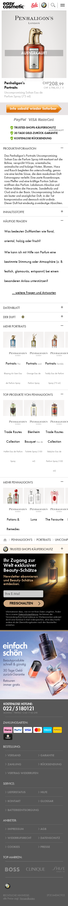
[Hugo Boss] (12, 869)
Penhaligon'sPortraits (14, 85)
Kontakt (14, 801)
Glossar (46, 801)
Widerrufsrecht (19, 838)
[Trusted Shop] (44, 5)
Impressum (16, 829)
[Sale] (34, 5)
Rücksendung (51, 764)
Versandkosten (27, 898)
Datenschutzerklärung (28, 614)
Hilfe (43, 792)
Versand (14, 755)
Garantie (47, 755)
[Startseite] (5, 539)
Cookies (14, 847)
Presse (45, 847)
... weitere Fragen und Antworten (34, 293)
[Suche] (53, 5)
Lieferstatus (17, 792)
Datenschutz (50, 838)
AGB (43, 829)
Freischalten (21, 603)
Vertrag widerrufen (23, 773)
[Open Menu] (14, 5)
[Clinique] (35, 869)
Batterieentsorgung (23, 810)
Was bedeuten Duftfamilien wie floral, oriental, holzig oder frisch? (29, 236)
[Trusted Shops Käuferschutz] (7, 886)
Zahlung (14, 764)
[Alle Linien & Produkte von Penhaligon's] (34, 19)
